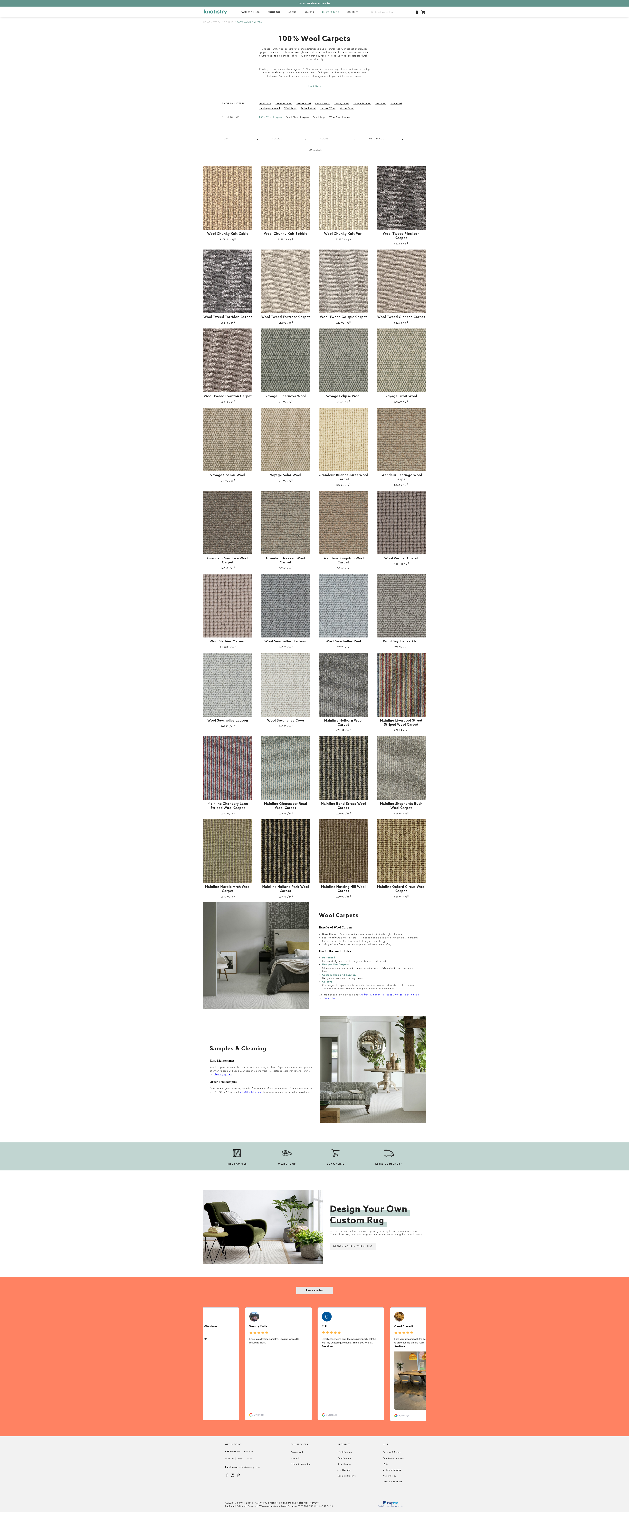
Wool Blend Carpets (297, 117)
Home (206, 22)
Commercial (297, 1452)
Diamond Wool (284, 103)
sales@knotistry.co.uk (251, 1092)
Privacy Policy (389, 1475)
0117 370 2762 (239, 1451)
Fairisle (415, 994)
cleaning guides (223, 1074)
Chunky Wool (341, 103)
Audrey (364, 994)
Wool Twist (265, 103)
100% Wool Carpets (270, 117)
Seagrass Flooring (346, 1475)
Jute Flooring (344, 1469)
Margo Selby (402, 994)
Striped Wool (308, 108)
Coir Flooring (344, 1458)
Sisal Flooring (344, 1463)
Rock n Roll (330, 998)
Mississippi (387, 994)
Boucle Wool (322, 103)
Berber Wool (303, 103)
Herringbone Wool (269, 108)
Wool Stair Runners (340, 117)
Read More (314, 86)
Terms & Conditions (392, 1481)
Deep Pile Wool (362, 103)
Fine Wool (396, 103)
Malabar (375, 994)
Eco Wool (380, 103)
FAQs (385, 1463)
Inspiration (296, 1458)
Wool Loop (290, 108)
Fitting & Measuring (301, 1463)
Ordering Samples (392, 1469)
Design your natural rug (353, 1246)
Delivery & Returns (392, 1452)
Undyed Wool (327, 108)
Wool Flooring (223, 22)
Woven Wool (347, 108)
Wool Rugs (319, 117)
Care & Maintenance (393, 1458)
